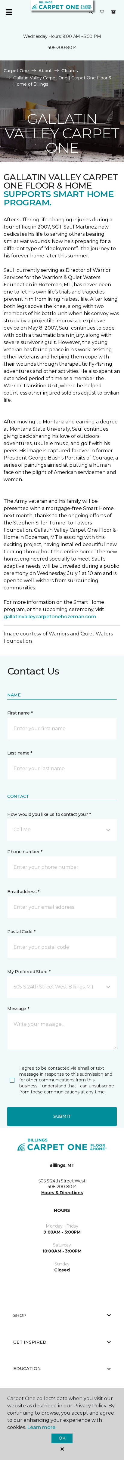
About (45, 70)
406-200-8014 (62, 47)
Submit (62, 1116)
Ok (62, 1438)
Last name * (19, 753)
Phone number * (24, 852)
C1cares (69, 70)
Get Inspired (29, 1342)
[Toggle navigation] (9, 12)
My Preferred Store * (28, 972)
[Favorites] (102, 12)
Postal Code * (21, 932)
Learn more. (41, 1427)
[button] (91, 12)
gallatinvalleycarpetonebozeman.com (50, 616)
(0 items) (113, 12)
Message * (18, 1009)
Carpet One (16, 70)
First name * (20, 713)
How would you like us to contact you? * (49, 814)
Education (27, 1368)
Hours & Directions (62, 1192)
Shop (19, 1315)
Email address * (23, 892)
